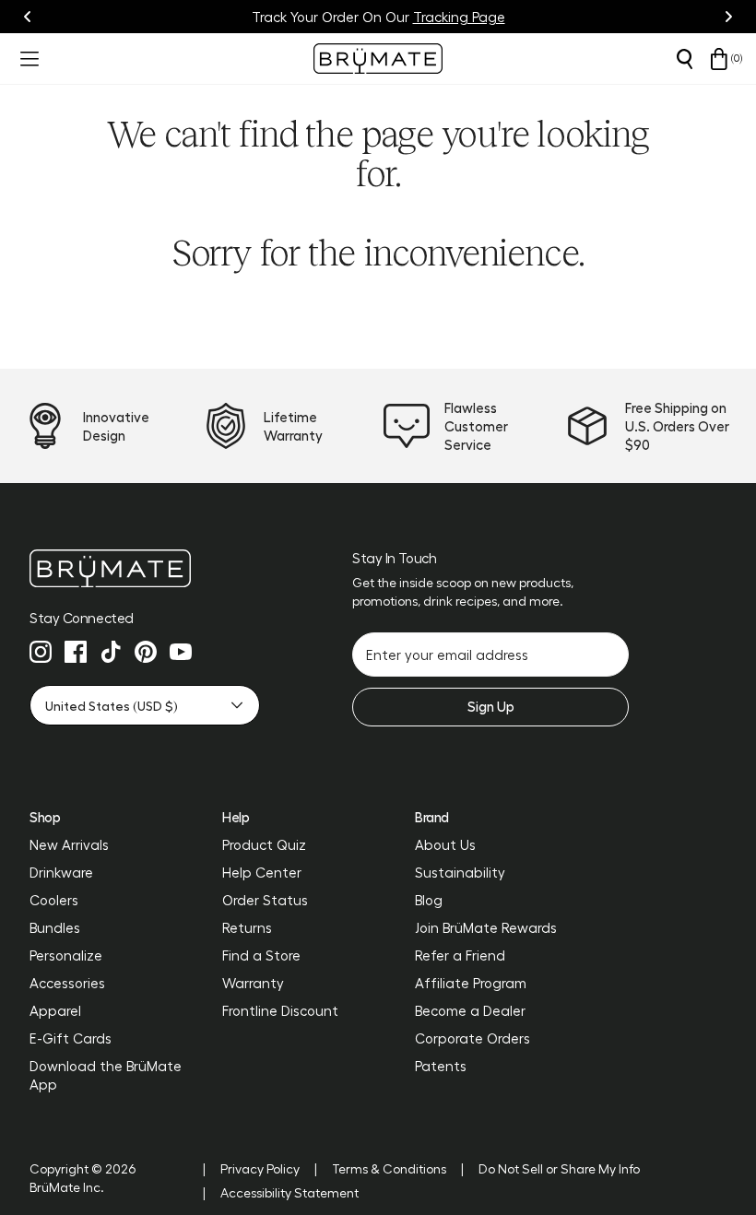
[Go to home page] (145, 568)
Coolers (54, 899)
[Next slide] (728, 16)
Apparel (55, 1010)
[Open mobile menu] (27, 59)
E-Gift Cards (71, 1038)
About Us (445, 844)
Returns (247, 927)
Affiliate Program (470, 982)
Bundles (55, 927)
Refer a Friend (460, 955)
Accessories (67, 982)
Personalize (66, 955)
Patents (441, 1065)
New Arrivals (69, 844)
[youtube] (181, 652)
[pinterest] (146, 652)
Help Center (261, 872)
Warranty (253, 982)
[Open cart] (719, 59)
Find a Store (261, 955)
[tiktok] (111, 652)
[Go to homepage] (378, 58)
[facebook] (76, 652)
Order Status (265, 899)
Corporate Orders (472, 1038)
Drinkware (61, 872)
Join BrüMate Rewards (486, 927)
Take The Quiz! (467, 16)
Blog (429, 899)
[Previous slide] (27, 16)
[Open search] (684, 59)
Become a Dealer (470, 1010)
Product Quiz (264, 844)
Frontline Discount (280, 1010)
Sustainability (460, 872)
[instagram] (41, 652)
